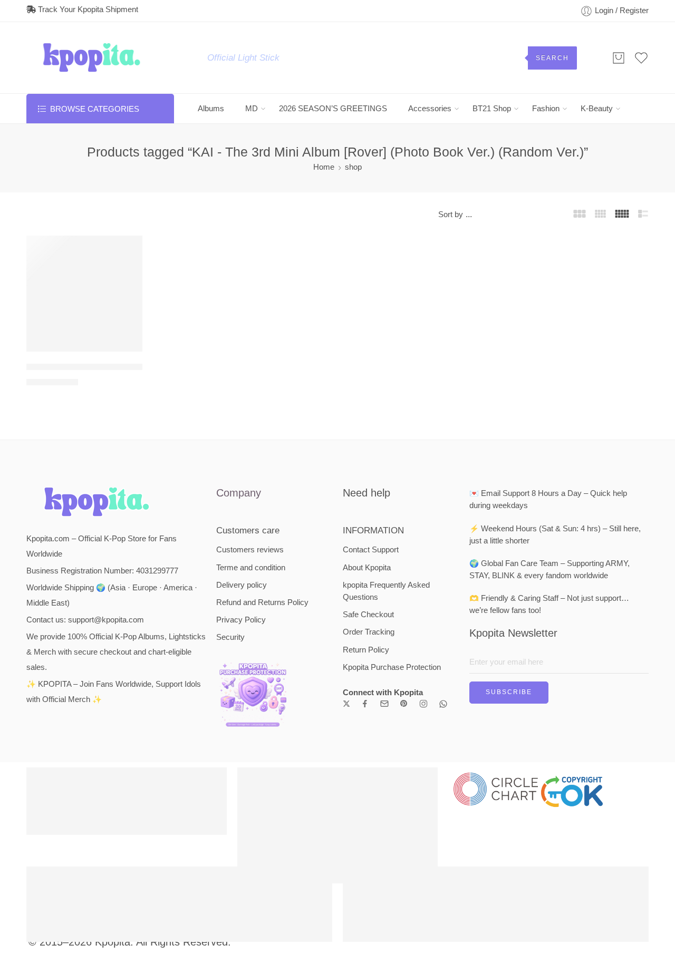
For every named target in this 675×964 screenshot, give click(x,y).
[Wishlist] (127, 250)
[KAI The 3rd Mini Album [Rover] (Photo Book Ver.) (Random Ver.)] (84, 294)
